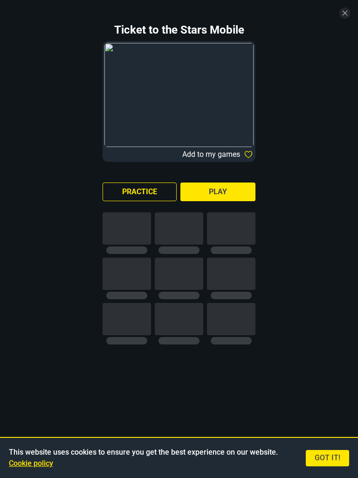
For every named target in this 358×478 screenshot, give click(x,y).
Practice (139, 191)
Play (218, 191)
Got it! (327, 457)
